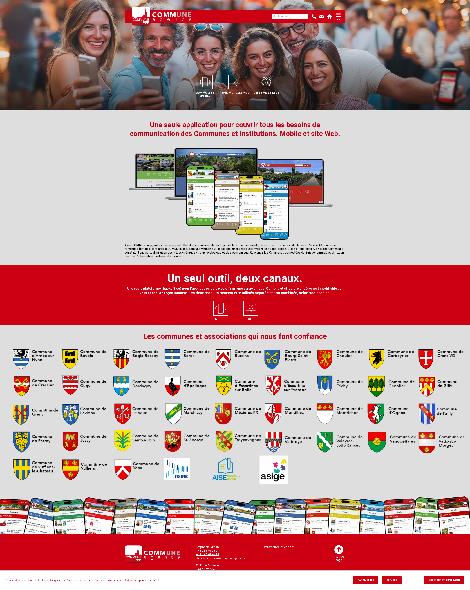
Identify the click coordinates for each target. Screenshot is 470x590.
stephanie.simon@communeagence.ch (221, 558)
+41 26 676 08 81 (207, 551)
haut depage (339, 558)
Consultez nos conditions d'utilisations (116, 580)
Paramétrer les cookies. (279, 547)
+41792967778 (206, 569)
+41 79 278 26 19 (207, 554)
